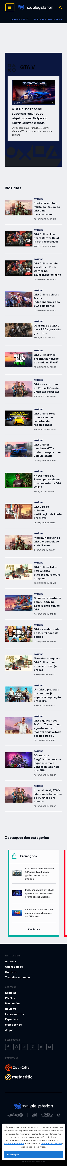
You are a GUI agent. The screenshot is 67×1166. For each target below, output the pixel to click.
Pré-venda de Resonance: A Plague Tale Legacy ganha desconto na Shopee (39, 873)
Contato (10, 972)
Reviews (10, 1009)
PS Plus (10, 998)
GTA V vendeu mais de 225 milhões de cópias (46, 633)
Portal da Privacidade (51, 1143)
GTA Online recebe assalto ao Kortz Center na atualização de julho (47, 269)
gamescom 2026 (19, 19)
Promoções (12, 1003)
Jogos (9, 1030)
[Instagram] (16, 1047)
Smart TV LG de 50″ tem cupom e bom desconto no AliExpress (39, 913)
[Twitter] (41, 1047)
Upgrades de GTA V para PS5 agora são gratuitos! (47, 329)
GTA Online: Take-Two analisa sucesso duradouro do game (47, 572)
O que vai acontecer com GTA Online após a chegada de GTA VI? (48, 603)
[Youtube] (49, 1047)
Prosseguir (13, 1154)
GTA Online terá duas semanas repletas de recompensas (44, 419)
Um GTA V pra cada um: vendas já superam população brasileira (47, 695)
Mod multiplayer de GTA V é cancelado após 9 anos (47, 541)
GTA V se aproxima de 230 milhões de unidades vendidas (46, 388)
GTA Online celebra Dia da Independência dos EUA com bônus (47, 300)
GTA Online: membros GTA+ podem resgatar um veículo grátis (47, 450)
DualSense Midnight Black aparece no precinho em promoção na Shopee (39, 893)
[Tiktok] (25, 1047)
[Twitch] (33, 1047)
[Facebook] (8, 1047)
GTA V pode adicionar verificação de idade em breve (48, 512)
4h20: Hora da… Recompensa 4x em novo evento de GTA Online (47, 481)
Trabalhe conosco (17, 977)
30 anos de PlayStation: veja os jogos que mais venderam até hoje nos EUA (47, 763)
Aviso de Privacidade (14, 1143)
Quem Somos (14, 967)
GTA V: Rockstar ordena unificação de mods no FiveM (46, 358)
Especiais (11, 1019)
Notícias (38, 198)
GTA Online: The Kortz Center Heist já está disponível (46, 238)
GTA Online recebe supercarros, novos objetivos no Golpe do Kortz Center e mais (29, 116)
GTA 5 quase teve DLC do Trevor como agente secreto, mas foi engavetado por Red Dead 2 (47, 728)
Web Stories (13, 1024)
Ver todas (34, 929)
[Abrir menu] (9, 7)
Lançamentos (14, 1014)
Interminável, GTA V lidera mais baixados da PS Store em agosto (48, 795)
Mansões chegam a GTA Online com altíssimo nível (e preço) (47, 664)
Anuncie (10, 961)
